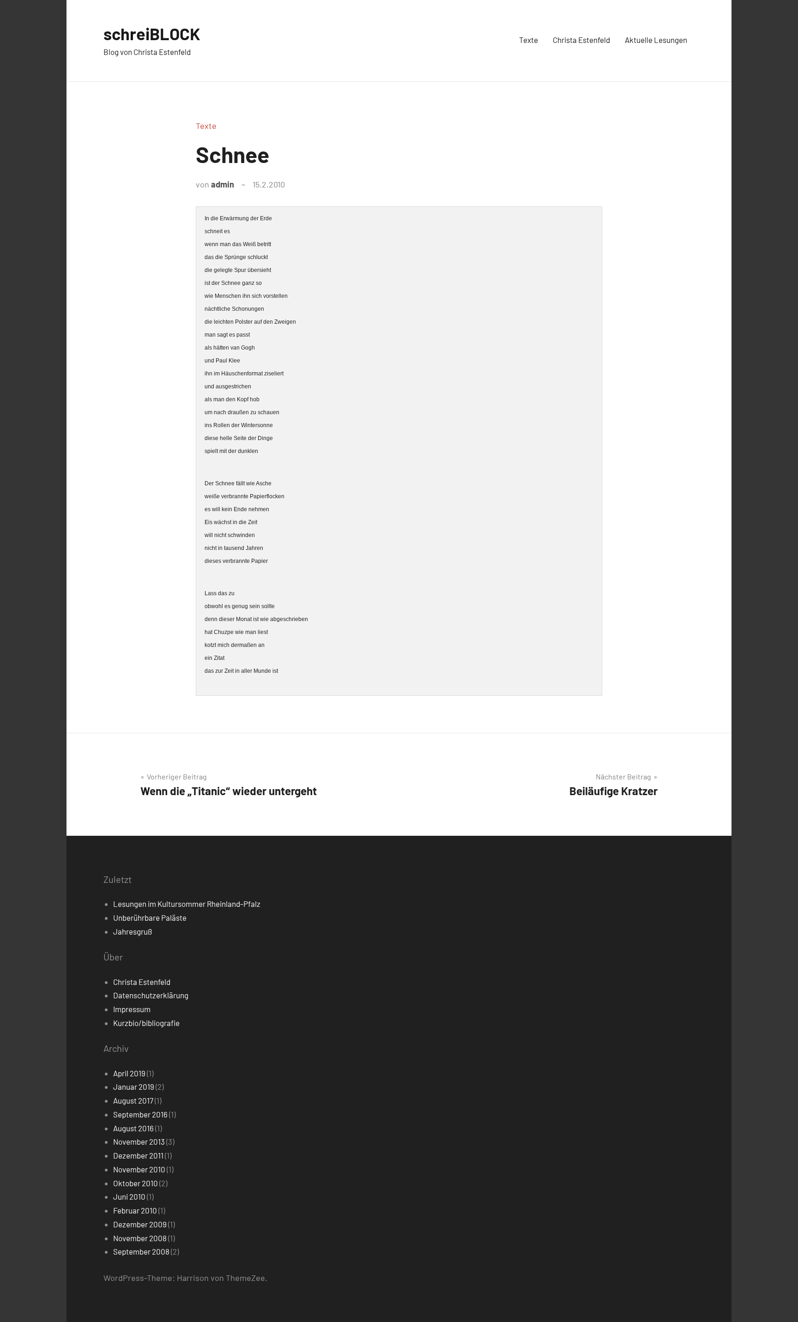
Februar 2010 (135, 1210)
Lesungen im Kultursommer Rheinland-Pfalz (186, 903)
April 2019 (129, 1073)
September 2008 (141, 1251)
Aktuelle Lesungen (656, 39)
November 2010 (139, 1169)
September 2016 (140, 1114)
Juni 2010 (129, 1196)
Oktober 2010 (135, 1183)
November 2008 (140, 1238)
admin (222, 184)
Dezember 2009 (140, 1224)
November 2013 (139, 1141)
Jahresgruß (132, 931)
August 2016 (133, 1128)
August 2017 (133, 1100)
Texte (528, 39)
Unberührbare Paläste (150, 917)
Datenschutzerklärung (150, 995)
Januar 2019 (133, 1086)
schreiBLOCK (151, 33)
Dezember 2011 (138, 1155)
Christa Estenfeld (581, 39)
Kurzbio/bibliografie (146, 1022)
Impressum (132, 1009)
